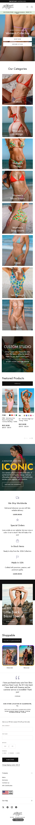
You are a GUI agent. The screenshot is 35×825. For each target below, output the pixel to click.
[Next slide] (31, 438)
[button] (27, 7)
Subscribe (10, 760)
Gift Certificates (7, 785)
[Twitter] (3, 807)
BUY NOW (6, 425)
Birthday (4, 742)
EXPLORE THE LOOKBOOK (13, 484)
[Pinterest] (8, 807)
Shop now (17, 39)
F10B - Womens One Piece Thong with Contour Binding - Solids (9, 419)
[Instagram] (12, 807)
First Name (4, 734)
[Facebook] (16, 807)
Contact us (5, 783)
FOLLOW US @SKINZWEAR (12, 640)
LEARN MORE (17, 514)
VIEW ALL (17, 383)
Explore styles (17, 44)
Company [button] (5, 773)
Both (18, 753)
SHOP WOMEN (10, 621)
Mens (5, 753)
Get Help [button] (5, 801)
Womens (12, 753)
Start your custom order (17, 362)
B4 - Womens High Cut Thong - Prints (26, 419)
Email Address (6, 725)
